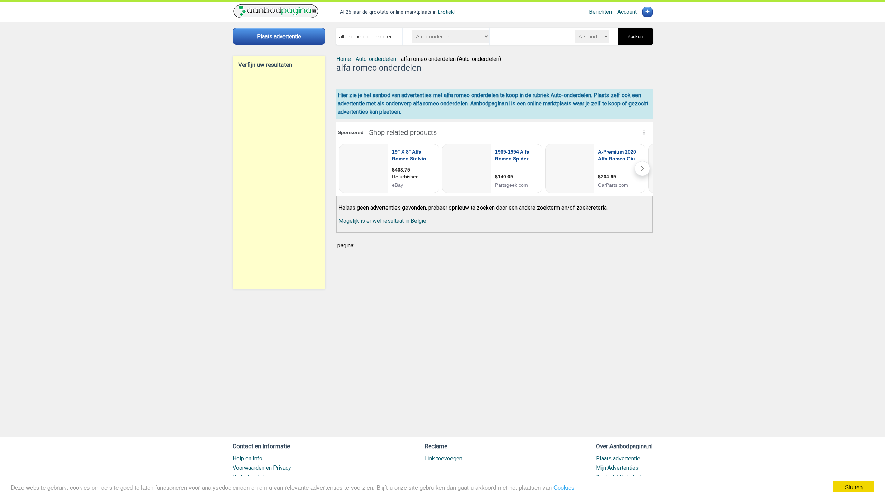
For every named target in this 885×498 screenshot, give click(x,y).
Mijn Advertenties (617, 467)
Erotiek (446, 12)
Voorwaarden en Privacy (262, 467)
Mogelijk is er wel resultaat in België (382, 221)
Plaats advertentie (618, 458)
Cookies (564, 487)
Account (627, 12)
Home (343, 59)
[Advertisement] (279, 178)
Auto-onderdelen (376, 59)
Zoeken (635, 36)
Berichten (600, 12)
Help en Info (247, 458)
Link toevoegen (443, 458)
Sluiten (854, 486)
